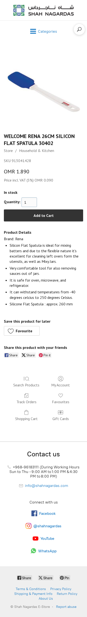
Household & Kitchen (36, 150)
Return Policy (67, 594)
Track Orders (26, 401)
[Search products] (79, 29)
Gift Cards (60, 418)
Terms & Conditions (31, 589)
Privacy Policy (60, 589)
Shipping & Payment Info (33, 594)
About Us (46, 599)
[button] (22, 331)
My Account (60, 385)
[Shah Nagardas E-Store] (43, 10)
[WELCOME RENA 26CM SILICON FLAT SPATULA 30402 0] (43, 86)
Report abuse (66, 607)
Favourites (60, 401)
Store (8, 150)
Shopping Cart (26, 418)
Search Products (26, 385)
